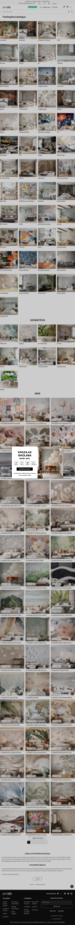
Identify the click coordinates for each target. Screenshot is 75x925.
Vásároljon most (24, 469)
